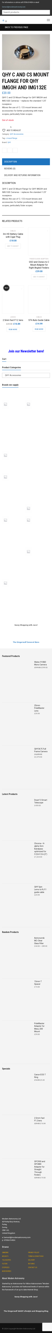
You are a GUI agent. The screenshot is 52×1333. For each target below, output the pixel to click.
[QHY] (13, 536)
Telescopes (6, 1260)
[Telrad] (13, 590)
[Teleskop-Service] (36, 578)
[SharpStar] (36, 546)
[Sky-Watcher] (13, 558)
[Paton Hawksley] (13, 515)
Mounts (5, 1256)
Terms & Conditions (35, 1256)
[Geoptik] (13, 440)
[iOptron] (36, 462)
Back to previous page (16, 27)
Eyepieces (5, 1267)
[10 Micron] (13, 389)
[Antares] (36, 389)
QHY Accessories (16, 134)
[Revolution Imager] (36, 536)
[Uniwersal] (13, 599)
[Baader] (36, 411)
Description (10, 161)
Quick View (36, 252)
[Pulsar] (36, 527)
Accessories (6, 1271)
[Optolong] (36, 503)
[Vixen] (36, 599)
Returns (31, 1264)
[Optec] (13, 503)
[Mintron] (13, 483)
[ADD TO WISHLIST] (20, 229)
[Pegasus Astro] (36, 515)
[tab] (26, 161)
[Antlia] (13, 399)
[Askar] (36, 399)
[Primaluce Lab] (13, 527)
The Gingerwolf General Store (26, 642)
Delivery (31, 1260)
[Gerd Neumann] (36, 440)
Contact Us (32, 1267)
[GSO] (36, 450)
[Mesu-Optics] (36, 472)
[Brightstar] (13, 421)
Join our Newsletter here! (26, 351)
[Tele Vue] (13, 578)
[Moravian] (13, 493)
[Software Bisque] (36, 558)
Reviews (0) (9, 168)
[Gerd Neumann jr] (13, 450)
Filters (4, 1264)
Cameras (5, 1252)
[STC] (36, 568)
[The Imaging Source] (36, 590)
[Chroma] (13, 430)
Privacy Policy (33, 1252)
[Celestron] (36, 421)
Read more (13, 329)
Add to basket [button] (13, 246)
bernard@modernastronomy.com (13, 7)
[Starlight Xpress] (13, 568)
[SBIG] (13, 546)
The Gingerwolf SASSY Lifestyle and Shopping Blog (26, 1311)
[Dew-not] (36, 430)
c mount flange (11, 138)
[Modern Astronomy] (36, 483)
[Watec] (13, 609)
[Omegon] (36, 493)
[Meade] (13, 472)
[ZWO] (36, 609)
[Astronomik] (13, 411)
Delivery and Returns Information (22, 175)
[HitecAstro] (13, 462)
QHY (9, 142)
